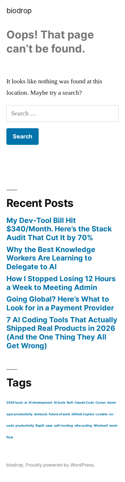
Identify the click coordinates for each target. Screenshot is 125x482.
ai (25, 402)
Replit (39, 426)
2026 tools (14, 402)
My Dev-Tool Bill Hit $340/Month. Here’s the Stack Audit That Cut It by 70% (59, 229)
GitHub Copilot (83, 414)
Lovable (102, 414)
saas (49, 426)
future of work (59, 414)
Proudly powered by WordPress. (60, 465)
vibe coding (83, 426)
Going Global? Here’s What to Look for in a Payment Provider (60, 303)
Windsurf (101, 426)
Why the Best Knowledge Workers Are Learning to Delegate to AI (50, 258)
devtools (40, 414)
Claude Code (84, 402)
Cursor (100, 402)
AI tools (59, 402)
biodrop (19, 10)
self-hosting (63, 426)
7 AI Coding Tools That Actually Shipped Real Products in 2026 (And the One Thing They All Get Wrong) (61, 332)
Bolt (70, 402)
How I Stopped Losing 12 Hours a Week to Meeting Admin (61, 283)
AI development (40, 402)
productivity (24, 426)
